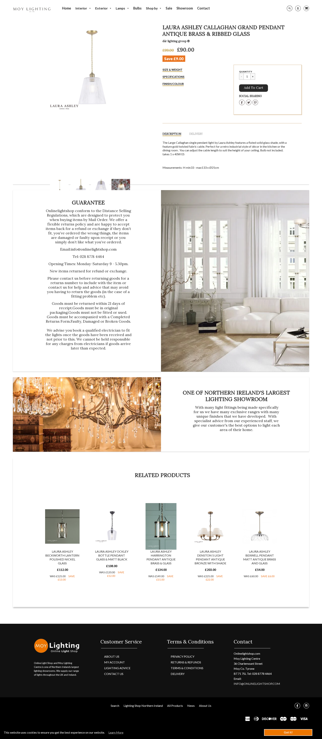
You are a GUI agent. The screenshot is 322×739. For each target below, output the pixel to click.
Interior (81, 8)
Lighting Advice (117, 668)
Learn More (115, 732)
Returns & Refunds (186, 662)
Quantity (245, 71)
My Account (114, 662)
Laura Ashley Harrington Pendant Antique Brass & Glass (161, 557)
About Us (111, 656)
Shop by (152, 8)
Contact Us (113, 674)
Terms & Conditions (187, 668)
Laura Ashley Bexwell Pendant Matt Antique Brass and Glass (259, 557)
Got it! (288, 732)
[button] (253, 88)
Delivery (196, 134)
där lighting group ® (176, 41)
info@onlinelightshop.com (94, 249)
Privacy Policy (182, 656)
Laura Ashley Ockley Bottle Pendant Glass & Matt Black (111, 555)
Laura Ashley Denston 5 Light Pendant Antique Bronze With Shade (210, 557)
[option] (90, 69)
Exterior (101, 8)
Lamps (121, 8)
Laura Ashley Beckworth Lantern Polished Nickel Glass (62, 557)
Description (171, 134)
